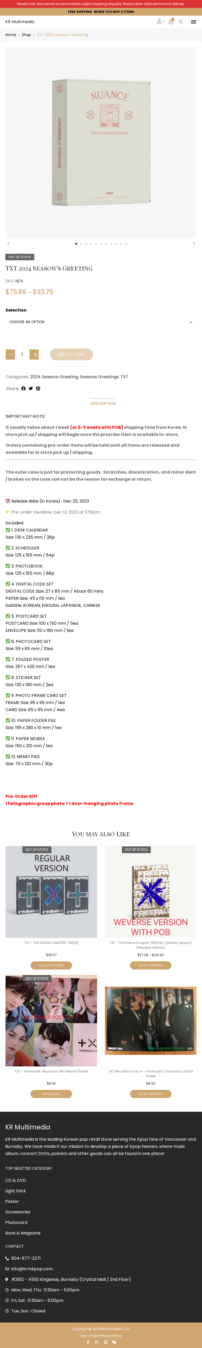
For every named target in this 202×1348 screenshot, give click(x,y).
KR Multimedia (19, 22)
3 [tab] (86, 244)
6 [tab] (101, 244)
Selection (16, 310)
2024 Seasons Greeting (54, 377)
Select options (51, 965)
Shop (26, 34)
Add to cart (71, 354)
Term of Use (88, 1336)
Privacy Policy (111, 1336)
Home (10, 34)
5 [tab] (96, 244)
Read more (51, 1094)
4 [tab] (91, 244)
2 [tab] (81, 244)
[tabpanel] (101, 142)
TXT (124, 377)
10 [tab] (121, 244)
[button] (159, 22)
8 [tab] (111, 244)
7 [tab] (106, 244)
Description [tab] (103, 403)
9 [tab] (116, 244)
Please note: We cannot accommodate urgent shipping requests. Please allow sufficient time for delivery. (101, 4)
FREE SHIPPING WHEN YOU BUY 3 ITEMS (101, 11)
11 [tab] (126, 244)
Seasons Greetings (99, 377)
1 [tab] (76, 244)
